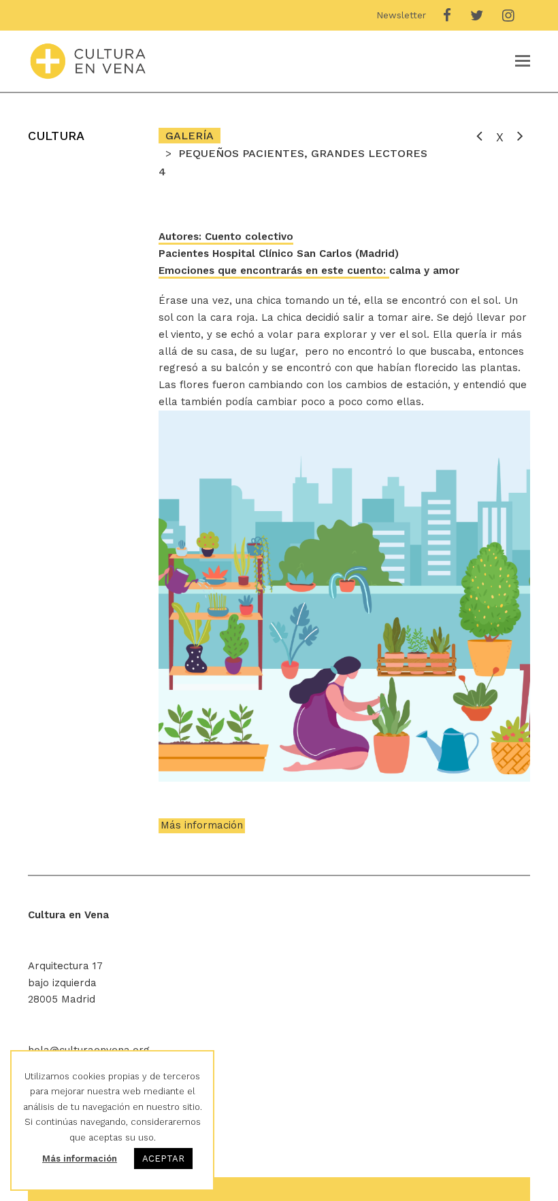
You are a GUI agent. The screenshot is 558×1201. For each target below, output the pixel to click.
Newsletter (401, 15)
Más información (202, 825)
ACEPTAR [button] (163, 1158)
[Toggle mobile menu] (522, 61)
